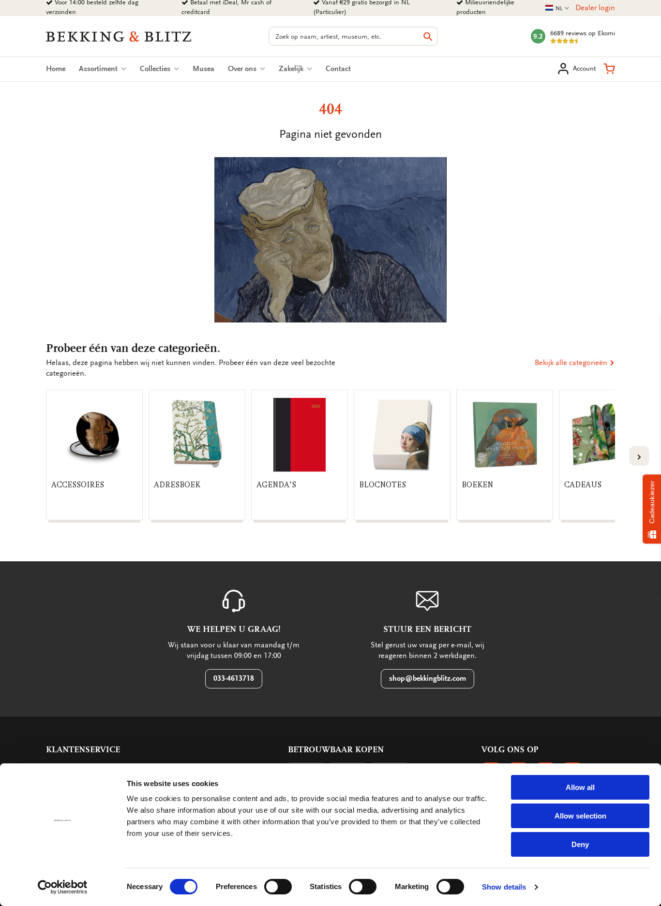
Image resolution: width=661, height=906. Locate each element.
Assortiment (99, 69)
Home (55, 69)
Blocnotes (382, 485)
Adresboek (177, 485)
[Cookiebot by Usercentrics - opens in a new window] (62, 887)
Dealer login (595, 7)
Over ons (243, 69)
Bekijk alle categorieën (572, 362)
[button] (609, 68)
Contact (338, 69)
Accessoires (77, 485)
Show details (504, 887)
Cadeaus (582, 485)
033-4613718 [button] (233, 678)
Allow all (580, 787)
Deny (580, 844)
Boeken (477, 485)
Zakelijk (292, 69)
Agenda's (276, 485)
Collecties (156, 69)
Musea (203, 69)
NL (557, 8)
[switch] (278, 886)
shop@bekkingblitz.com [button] (427, 678)
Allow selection (580, 816)
